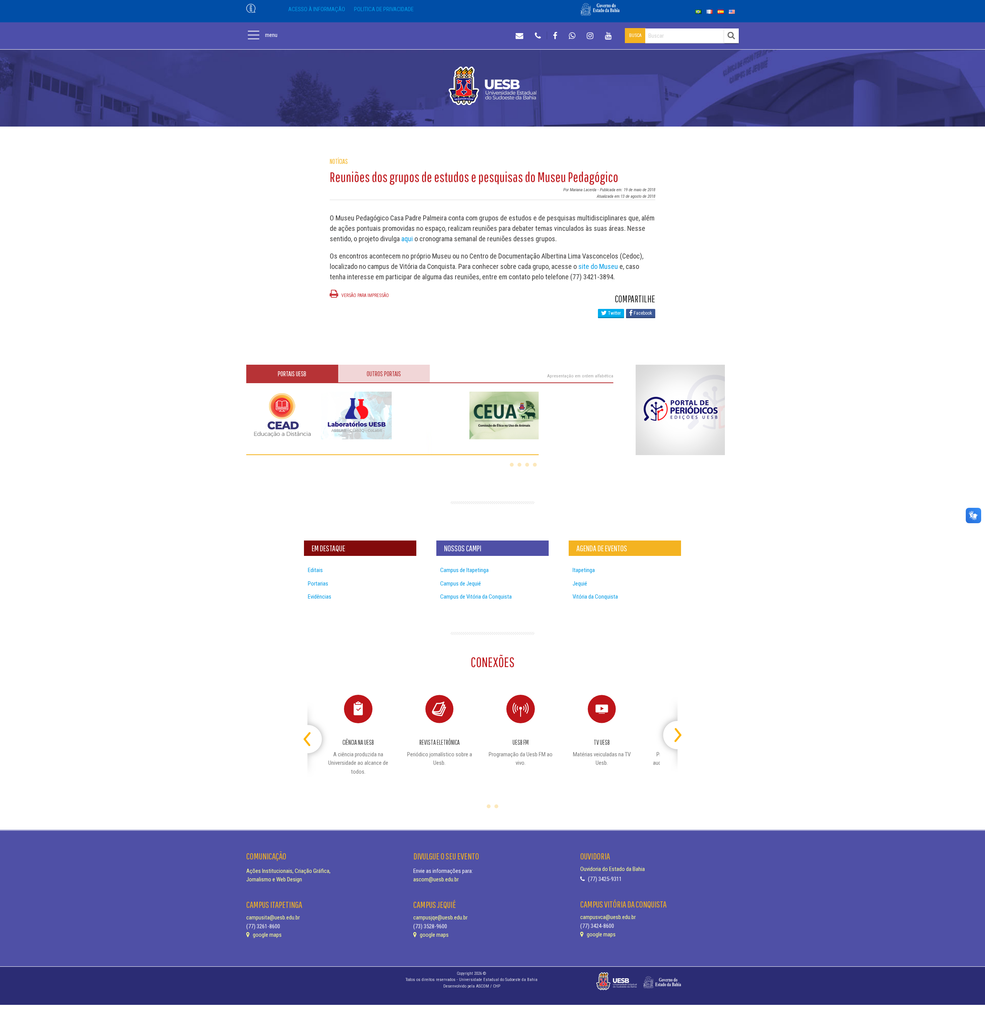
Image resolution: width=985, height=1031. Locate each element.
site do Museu (598, 266)
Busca (635, 35)
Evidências (319, 596)
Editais (315, 570)
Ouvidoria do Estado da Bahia (612, 869)
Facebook (642, 313)
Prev (314, 732)
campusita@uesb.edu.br (273, 917)
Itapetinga (584, 570)
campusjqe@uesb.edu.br (440, 917)
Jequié (580, 583)
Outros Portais (384, 374)
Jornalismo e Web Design (274, 879)
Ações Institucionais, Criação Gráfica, (288, 871)
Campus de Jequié (460, 583)
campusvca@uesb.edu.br (608, 917)
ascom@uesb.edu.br (436, 879)
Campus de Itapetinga (464, 570)
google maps (267, 934)
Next (671, 732)
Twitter (614, 313)
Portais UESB (292, 374)
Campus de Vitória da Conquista (476, 596)
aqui (407, 239)
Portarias (318, 583)
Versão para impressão (364, 295)
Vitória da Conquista (595, 596)
